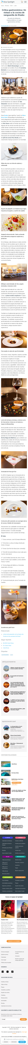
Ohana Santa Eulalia (15, 735)
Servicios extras (5, 873)
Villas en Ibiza (4, 984)
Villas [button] (7, 856)
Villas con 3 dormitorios (5, 863)
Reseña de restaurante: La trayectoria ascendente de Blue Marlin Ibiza (18, 808)
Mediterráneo (18, 859)
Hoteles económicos (19, 853)
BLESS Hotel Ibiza (8, 643)
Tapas (16, 867)
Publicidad (3, 957)
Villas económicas (6, 859)
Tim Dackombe (5, 25)
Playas (16, 883)
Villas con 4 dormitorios (5, 867)
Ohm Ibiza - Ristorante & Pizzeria (16, 744)
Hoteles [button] (20, 837)
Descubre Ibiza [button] (20, 877)
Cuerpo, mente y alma (7, 888)
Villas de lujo (5, 871)
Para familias (5, 880)
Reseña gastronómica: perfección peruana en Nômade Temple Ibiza (17, 826)
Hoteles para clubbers (20, 843)
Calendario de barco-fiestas (7, 844)
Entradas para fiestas (7, 847)
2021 (11, 5)
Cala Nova (6, 648)
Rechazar (14, 1041)
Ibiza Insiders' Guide (6, 853)
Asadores (17, 865)
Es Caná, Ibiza (7, 645)
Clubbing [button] (7, 837)
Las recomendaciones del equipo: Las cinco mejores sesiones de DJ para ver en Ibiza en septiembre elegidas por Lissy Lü (17, 684)
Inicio (2, 5)
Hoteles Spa (18, 850)
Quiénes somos (4, 954)
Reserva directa (16, 782)
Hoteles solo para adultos (19, 847)
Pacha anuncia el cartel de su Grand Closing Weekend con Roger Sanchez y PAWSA (17, 693)
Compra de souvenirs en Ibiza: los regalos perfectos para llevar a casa (19, 817)
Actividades (3, 1000)
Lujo (11, 654)
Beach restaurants (19, 870)
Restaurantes (4, 997)
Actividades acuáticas (7, 883)
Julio (15, 5)
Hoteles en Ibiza (4, 981)
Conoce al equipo (5, 951)
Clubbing (3, 995)
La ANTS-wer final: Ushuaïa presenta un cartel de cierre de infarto (17, 701)
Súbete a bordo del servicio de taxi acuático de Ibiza (17, 668)
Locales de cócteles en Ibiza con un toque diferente (19, 791)
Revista (7, 5)
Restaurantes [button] (20, 856)
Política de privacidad (6, 962)
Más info (14, 784)
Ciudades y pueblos (19, 880)
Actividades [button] (7, 877)
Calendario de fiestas (7, 840)
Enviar (23, 1019)
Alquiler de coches (19, 885)
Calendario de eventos (20, 888)
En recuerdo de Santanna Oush (16, 676)
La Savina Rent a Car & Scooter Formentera (16, 727)
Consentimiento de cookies (19, 952)
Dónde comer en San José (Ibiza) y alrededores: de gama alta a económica (18, 799)
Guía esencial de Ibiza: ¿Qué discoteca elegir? (17, 709)
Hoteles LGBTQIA (19, 840)
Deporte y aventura (6, 885)
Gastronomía (5, 654)
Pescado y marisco (19, 862)
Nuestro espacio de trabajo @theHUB (19, 959)
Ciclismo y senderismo (7, 891)
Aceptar (22, 1041)
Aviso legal (3, 959)
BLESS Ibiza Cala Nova (17, 779)
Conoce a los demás (14, 941)
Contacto (17, 956)
